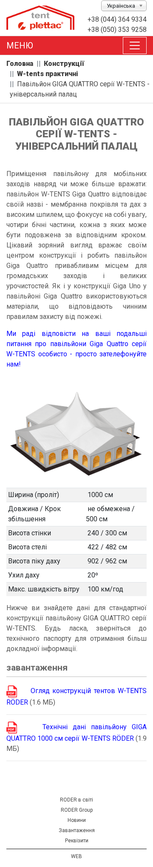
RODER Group (77, 810)
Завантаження (77, 830)
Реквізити (76, 841)
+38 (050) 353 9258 (117, 30)
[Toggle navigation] (135, 45)
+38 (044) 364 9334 (117, 19)
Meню (19, 45)
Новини (77, 820)
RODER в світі (76, 800)
